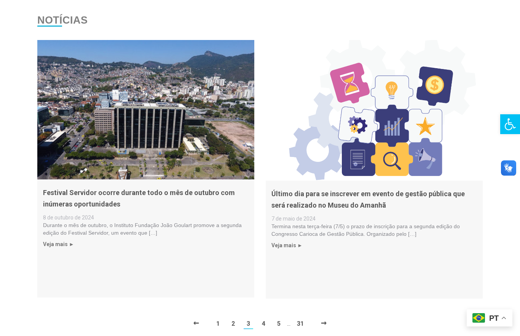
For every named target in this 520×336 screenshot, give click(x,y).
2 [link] (233, 323)
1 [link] (218, 323)
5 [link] (279, 323)
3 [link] (248, 323)
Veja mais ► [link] (58, 244)
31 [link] (300, 323)
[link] (510, 124)
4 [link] (263, 323)
